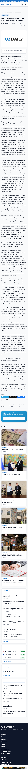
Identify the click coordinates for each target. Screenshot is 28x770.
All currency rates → (8, 661)
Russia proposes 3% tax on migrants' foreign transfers (12, 705)
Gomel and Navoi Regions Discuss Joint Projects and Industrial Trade (13, 622)
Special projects (12, 1)
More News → (6, 641)
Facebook (21, 396)
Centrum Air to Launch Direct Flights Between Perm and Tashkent (12, 635)
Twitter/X (14, 396)
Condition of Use (6, 762)
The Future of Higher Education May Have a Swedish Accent (14, 686)
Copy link (6, 399)
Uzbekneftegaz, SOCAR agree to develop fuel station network (13, 595)
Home (2, 10)
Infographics (4, 1)
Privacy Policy (5, 764)
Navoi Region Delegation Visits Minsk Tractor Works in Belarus (13, 628)
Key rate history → (7, 675)
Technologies (5, 741)
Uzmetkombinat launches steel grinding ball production (13, 602)
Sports (3, 746)
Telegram (6, 396)
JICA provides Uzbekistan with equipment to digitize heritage (14, 712)
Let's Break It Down (22, 1)
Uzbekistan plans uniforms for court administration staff (12, 699)
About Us (4, 759)
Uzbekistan (4, 734)
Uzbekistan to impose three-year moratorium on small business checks (13, 692)
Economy (4, 737)
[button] (22, 4)
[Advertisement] (14, 768)
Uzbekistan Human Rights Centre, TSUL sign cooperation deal (13, 609)
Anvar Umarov (5, 23)
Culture (7, 10)
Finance (3, 739)
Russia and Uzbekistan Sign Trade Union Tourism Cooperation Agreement (13, 615)
